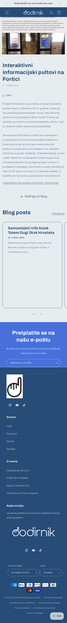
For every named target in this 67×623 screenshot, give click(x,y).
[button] (7, 12)
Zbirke (10, 441)
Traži (9, 426)
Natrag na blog (36, 196)
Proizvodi (12, 434)
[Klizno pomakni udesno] (40, 314)
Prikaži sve (58, 213)
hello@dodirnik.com (18, 470)
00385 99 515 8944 (17, 478)
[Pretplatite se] (56, 363)
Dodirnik (17, 598)
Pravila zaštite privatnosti (22, 603)
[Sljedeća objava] (60, 3)
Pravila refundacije (53, 598)
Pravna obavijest (35, 613)
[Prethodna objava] (6, 3)
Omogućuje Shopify (31, 598)
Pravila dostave (22, 608)
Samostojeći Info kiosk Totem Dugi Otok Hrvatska (31, 230)
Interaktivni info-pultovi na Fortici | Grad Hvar (31, 183)
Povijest (11, 449)
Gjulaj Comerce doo (18, 485)
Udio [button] (8, 95)
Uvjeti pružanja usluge (49, 603)
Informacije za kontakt (44, 608)
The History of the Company (22, 493)
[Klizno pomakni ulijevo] (26, 314)
